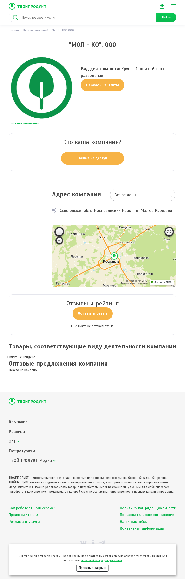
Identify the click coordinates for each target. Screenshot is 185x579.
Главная (14, 30)
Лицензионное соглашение (134, 283)
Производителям (23, 514)
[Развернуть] (169, 231)
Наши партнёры (134, 521)
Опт (12, 441)
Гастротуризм (22, 450)
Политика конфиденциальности (148, 508)
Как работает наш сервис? (32, 508)
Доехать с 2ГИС (163, 282)
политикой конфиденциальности (101, 560)
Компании (18, 421)
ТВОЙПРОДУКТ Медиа (30, 460)
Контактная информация (142, 528)
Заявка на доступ (92, 158)
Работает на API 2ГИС (136, 281)
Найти (166, 17)
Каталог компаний (35, 30)
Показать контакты (102, 85)
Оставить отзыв (92, 313)
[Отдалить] (59, 240)
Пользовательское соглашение (147, 514)
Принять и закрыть (92, 568)
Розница (17, 431)
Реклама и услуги (24, 521)
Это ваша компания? (24, 123)
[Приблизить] (59, 232)
